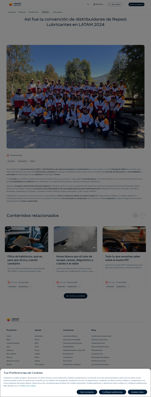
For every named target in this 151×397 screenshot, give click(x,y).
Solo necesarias (87, 392)
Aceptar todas (137, 392)
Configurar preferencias (112, 392)
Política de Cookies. (28, 386)
